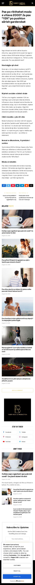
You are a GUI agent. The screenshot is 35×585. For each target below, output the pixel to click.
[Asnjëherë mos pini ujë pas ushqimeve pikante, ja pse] (17, 366)
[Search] (32, 3)
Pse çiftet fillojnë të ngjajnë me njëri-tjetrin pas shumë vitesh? (16, 261)
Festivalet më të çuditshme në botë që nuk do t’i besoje (26, 197)
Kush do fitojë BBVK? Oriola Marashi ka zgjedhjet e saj (9, 197)
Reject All (17, 571)
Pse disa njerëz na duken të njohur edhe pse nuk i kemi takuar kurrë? (16, 290)
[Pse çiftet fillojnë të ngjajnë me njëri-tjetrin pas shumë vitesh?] (17, 248)
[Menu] (3, 3)
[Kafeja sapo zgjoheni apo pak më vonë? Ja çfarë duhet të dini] (17, 219)
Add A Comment (17, 390)
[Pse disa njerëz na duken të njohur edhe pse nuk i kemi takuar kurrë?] (17, 277)
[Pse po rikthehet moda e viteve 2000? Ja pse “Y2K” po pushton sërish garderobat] (17, 36)
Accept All (17, 576)
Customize (17, 565)
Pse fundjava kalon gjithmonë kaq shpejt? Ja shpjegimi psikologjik (17, 319)
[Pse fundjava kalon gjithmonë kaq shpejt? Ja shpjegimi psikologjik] (17, 306)
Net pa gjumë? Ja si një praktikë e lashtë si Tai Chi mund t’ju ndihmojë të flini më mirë (17, 350)
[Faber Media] (17, 3)
